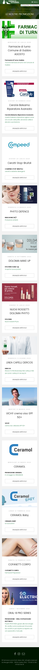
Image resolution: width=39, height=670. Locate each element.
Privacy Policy (25, 5)
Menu (36, 2)
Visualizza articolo (19, 71)
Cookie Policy (35, 5)
